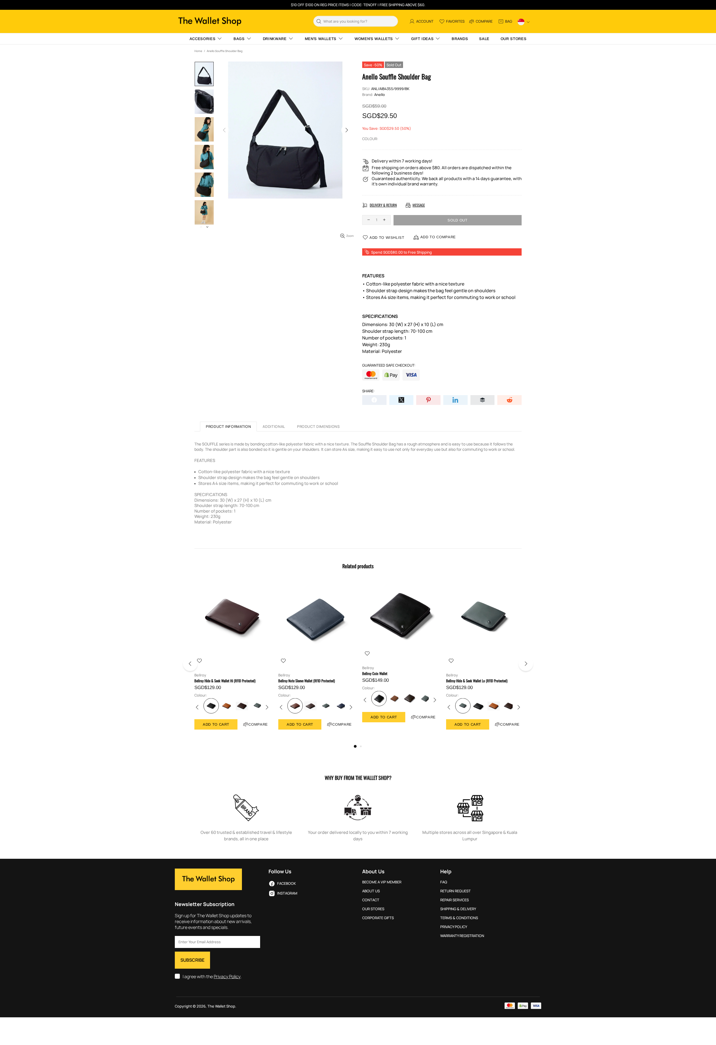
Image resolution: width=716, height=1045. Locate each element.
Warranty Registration (462, 935)
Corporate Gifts (378, 918)
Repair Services (454, 900)
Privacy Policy (227, 976)
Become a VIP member (381, 882)
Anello (379, 94)
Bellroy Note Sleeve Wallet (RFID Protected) (306, 680)
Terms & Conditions (459, 918)
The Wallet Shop (209, 21)
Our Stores (373, 909)
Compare (258, 724)
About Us (371, 891)
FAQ (443, 882)
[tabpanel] (232, 661)
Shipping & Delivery (458, 909)
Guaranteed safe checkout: (388, 365)
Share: (368, 391)
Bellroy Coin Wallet (374, 673)
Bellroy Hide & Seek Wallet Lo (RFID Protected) (476, 680)
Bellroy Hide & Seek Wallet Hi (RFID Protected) (224, 680)
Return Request (455, 891)
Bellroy (200, 675)
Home (198, 51)
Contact (370, 900)
